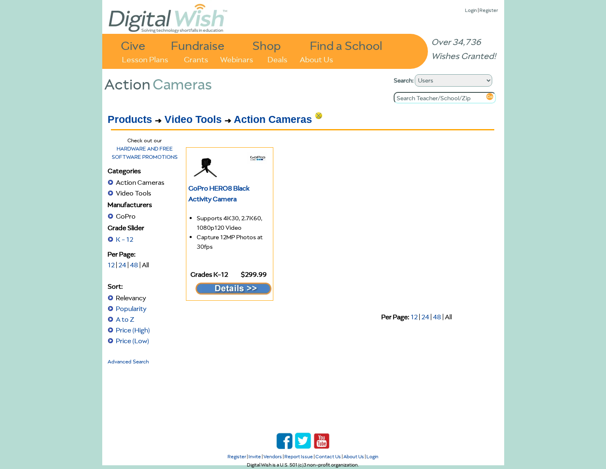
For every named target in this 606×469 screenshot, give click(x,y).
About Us (316, 59)
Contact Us (328, 456)
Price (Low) (132, 340)
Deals (277, 59)
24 (122, 264)
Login (471, 10)
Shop (266, 45)
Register (488, 10)
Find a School (346, 45)
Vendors (272, 456)
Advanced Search (128, 361)
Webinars (236, 59)
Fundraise (198, 45)
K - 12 (124, 239)
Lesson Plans (145, 59)
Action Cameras (273, 119)
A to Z (125, 319)
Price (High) (133, 330)
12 (111, 264)
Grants (196, 59)
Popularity (131, 308)
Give (133, 45)
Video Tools (193, 119)
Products (130, 119)
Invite (255, 456)
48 (134, 264)
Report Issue (298, 456)
